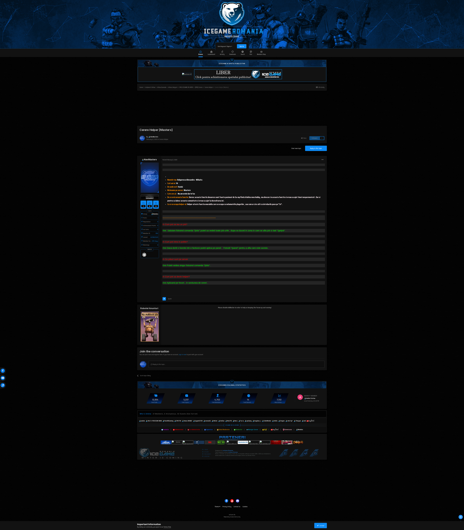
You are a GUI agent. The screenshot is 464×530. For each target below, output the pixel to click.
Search (243, 54)
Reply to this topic (316, 148)
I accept (321, 525)
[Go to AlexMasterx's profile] (142, 138)
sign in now (182, 354)
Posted (170, 159)
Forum (206, 450)
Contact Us (237, 506)
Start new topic (296, 148)
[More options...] (322, 159)
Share (304, 138)
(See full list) (192, 414)
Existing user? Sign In (224, 46)
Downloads (232, 54)
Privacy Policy (226, 506)
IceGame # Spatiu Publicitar (232, 63)
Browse (200, 54)
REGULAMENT (207, 454)
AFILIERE (206, 452)
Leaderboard (211, 54)
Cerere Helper (163, 139)
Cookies (245, 506)
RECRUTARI (206, 456)
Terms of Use (167, 527)
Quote (170, 298)
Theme (217, 506)
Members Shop (261, 54)
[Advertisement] (232, 109)
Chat (251, 54)
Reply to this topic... (159, 364)
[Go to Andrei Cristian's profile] (300, 397)
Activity (222, 54)
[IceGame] (160, 452)
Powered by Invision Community (232, 517)
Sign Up (241, 46)
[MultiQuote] (164, 299)
